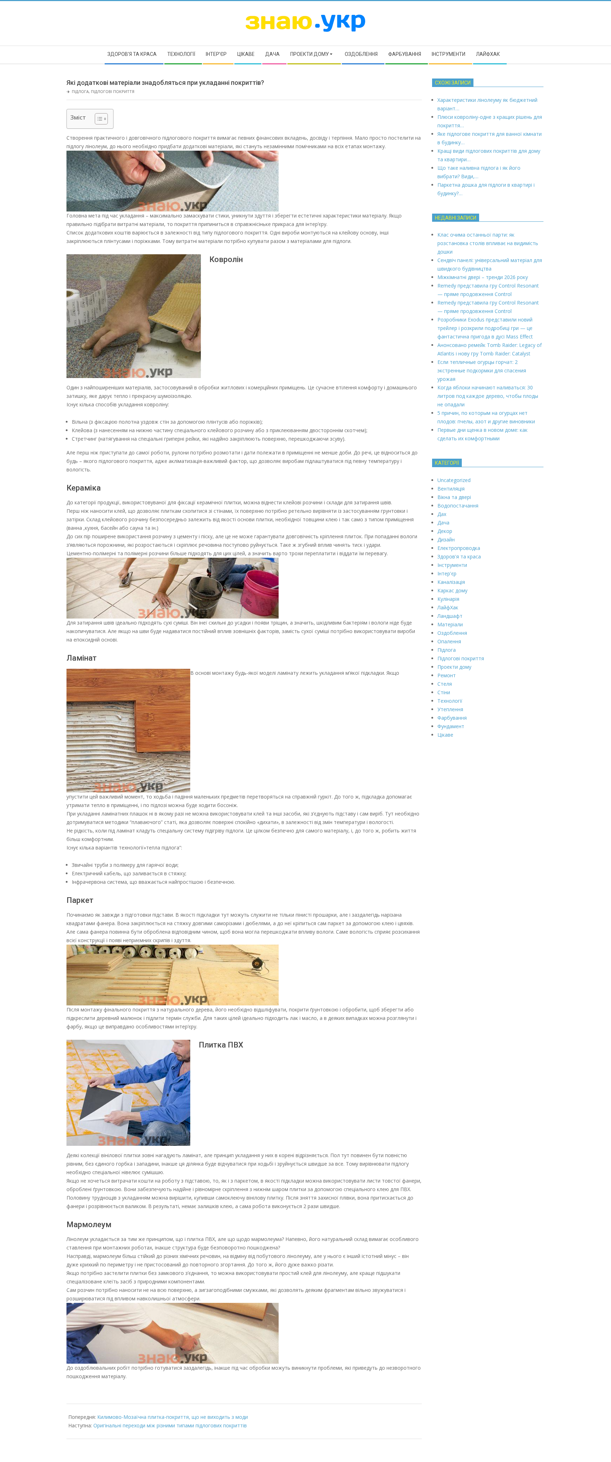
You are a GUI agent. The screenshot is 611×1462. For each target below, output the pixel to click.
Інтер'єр (446, 573)
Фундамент (450, 726)
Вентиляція (451, 488)
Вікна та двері (454, 497)
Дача (443, 522)
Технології (449, 700)
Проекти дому (454, 666)
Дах (441, 514)
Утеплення (450, 709)
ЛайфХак (447, 607)
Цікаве (445, 734)
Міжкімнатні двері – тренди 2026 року (482, 277)
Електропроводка (458, 548)
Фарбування (452, 717)
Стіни (443, 692)
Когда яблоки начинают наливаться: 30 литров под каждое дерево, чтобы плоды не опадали (487, 396)
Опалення (449, 641)
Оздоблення (452, 633)
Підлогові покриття (112, 91)
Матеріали (450, 624)
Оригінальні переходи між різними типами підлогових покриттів (170, 1425)
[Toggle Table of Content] (97, 119)
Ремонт (446, 675)
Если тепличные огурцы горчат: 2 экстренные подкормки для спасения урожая (481, 370)
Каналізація (451, 582)
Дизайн (446, 539)
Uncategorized (454, 480)
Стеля (444, 683)
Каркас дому (452, 590)
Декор (444, 531)
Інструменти (452, 565)
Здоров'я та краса (459, 556)
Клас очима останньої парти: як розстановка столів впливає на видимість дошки (487, 243)
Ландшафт (449, 616)
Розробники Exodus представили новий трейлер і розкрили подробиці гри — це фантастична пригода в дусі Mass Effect (485, 328)
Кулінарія (448, 599)
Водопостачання (457, 505)
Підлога (80, 91)
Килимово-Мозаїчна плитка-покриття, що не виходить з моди (172, 1417)
